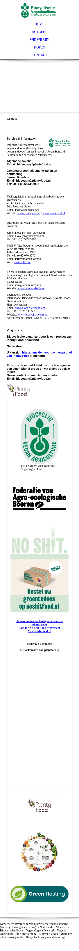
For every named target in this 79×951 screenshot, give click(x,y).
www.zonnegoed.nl (28, 213)
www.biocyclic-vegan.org (33, 314)
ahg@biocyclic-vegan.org (30, 307)
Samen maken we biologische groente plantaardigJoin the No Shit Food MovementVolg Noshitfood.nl (39, 626)
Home (39, 24)
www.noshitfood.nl (53, 213)
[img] (39, 10)
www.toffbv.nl (22, 262)
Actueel (39, 32)
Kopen (39, 47)
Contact (39, 55)
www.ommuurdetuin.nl (30, 288)
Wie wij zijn (39, 39)
